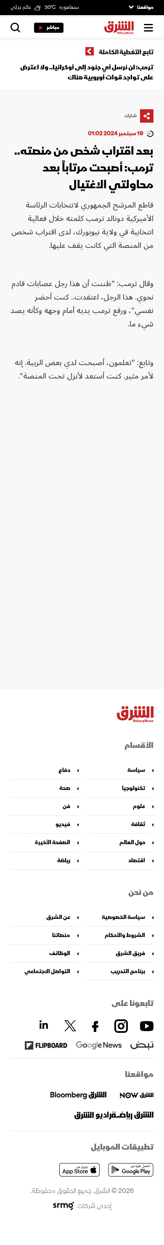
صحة (64, 788)
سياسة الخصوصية (123, 917)
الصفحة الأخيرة (52, 842)
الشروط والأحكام (125, 935)
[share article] (146, 116)
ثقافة (138, 824)
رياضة (63, 860)
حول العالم (132, 842)
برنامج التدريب (128, 971)
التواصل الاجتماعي (47, 971)
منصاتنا (61, 935)
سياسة (136, 770)
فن (66, 806)
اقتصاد (136, 860)
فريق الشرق (130, 953)
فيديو (63, 824)
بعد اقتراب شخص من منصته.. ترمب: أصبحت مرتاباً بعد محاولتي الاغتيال (83, 168)
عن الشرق (58, 917)
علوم (139, 806)
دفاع (64, 770)
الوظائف (59, 953)
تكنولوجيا (133, 788)
